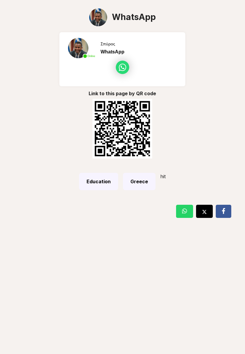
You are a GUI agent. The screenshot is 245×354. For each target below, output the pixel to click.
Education (99, 181)
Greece (139, 181)
